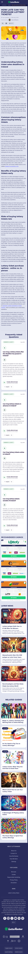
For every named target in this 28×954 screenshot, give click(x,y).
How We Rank (14, 859)
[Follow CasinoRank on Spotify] (19, 918)
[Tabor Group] (8, 941)
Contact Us (14, 853)
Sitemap (13, 861)
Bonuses (13, 872)
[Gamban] (23, 937)
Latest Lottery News (13, 893)
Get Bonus (14, 556)
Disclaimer (14, 882)
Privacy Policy (14, 880)
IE (12, 922)
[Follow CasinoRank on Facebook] (4, 918)
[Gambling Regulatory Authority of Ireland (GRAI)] (5, 937)
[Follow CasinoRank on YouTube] (15, 918)
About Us (13, 850)
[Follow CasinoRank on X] (11, 918)
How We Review (13, 856)
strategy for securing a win (11, 166)
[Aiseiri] (13, 941)
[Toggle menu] (2, 1)
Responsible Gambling (13, 877)
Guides (14, 874)
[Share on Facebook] (6, 23)
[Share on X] (2, 23)
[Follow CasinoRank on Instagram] (8, 918)
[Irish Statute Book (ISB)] (15, 937)
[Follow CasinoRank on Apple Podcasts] (22, 918)
